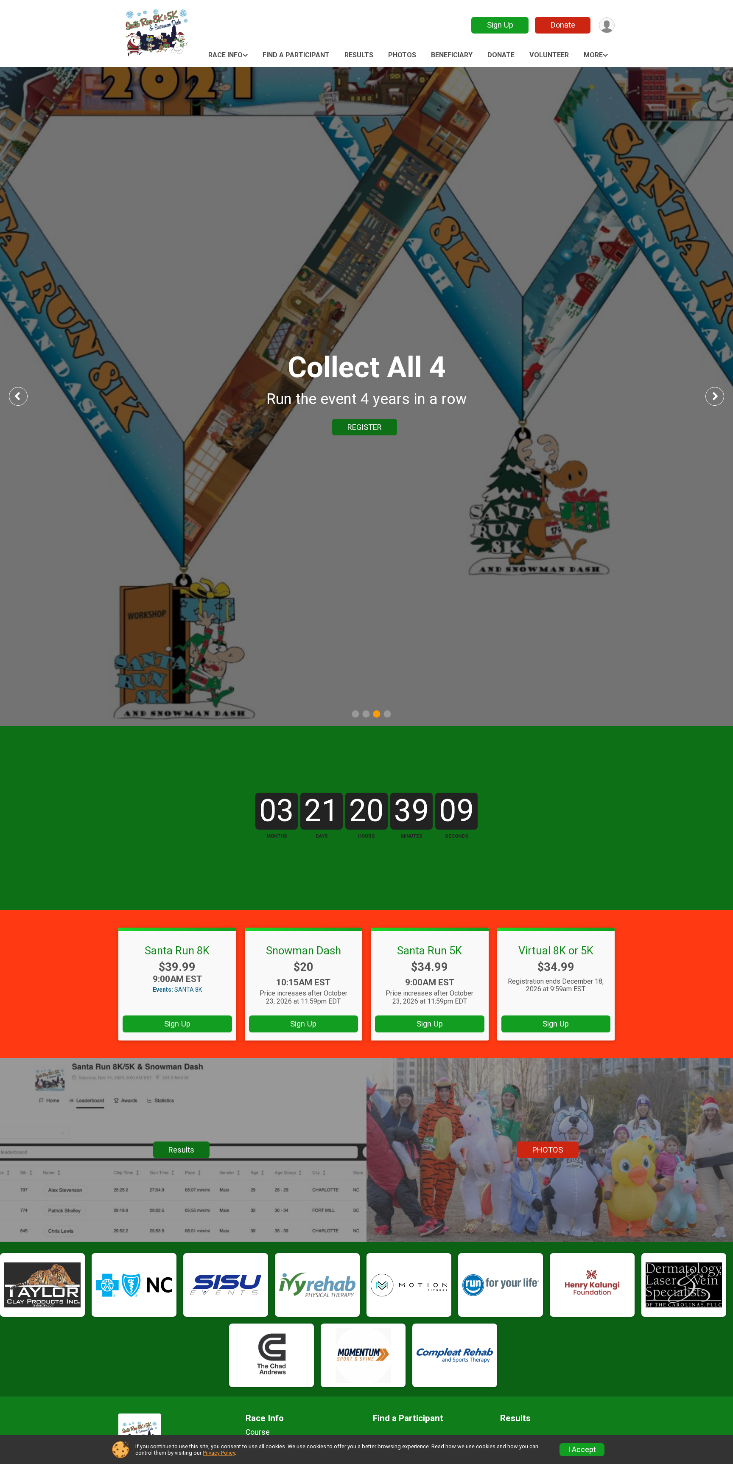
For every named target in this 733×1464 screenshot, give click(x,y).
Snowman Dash (303, 950)
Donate (563, 24)
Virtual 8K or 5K (555, 950)
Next (721, 396)
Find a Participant (296, 55)
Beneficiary (452, 55)
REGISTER (364, 427)
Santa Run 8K (177, 950)
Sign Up (500, 24)
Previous (24, 396)
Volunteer (549, 55)
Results (358, 55)
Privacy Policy (219, 1453)
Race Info (225, 55)
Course (258, 1432)
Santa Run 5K (429, 950)
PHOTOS (547, 1149)
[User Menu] (607, 25)
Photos (402, 55)
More (593, 55)
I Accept (582, 1449)
